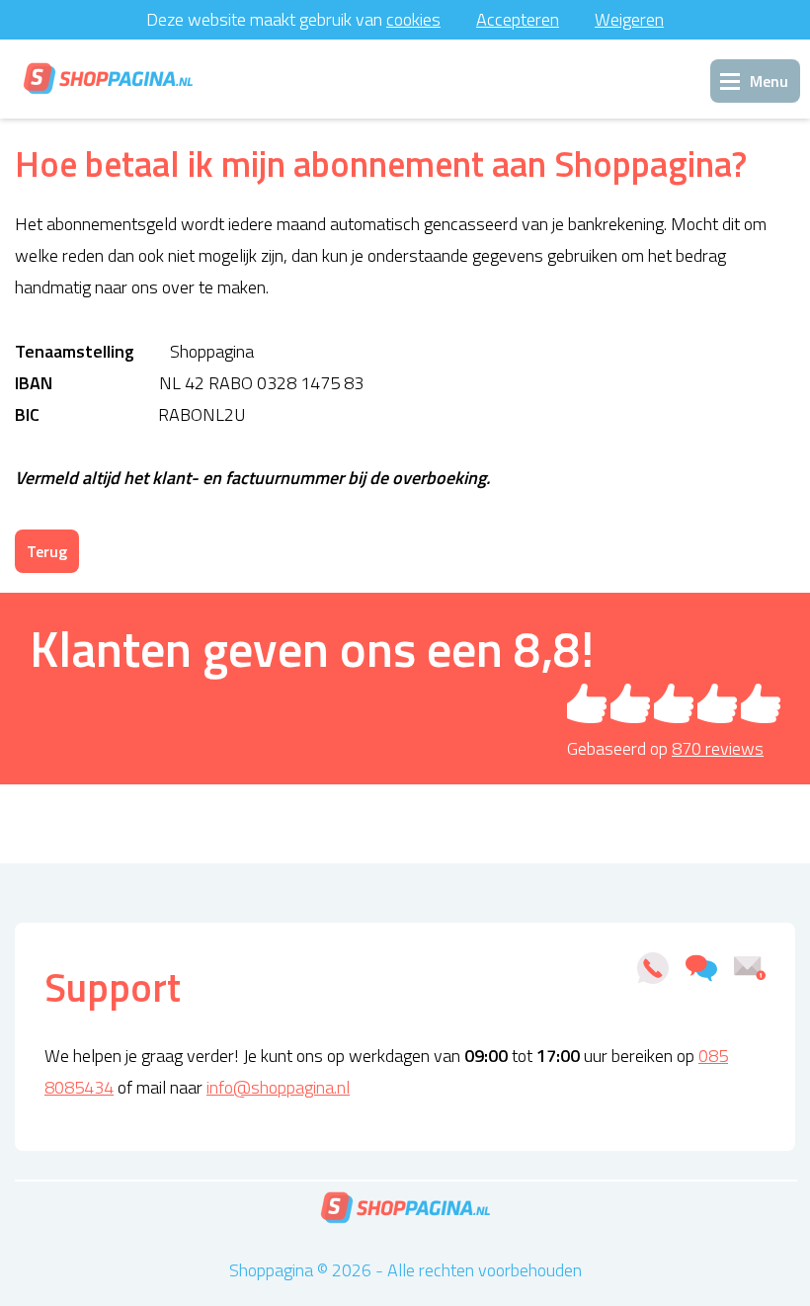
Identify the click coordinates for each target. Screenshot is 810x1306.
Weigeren (629, 19)
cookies (413, 19)
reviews (718, 748)
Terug (47, 551)
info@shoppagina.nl (278, 1087)
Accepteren (517, 19)
